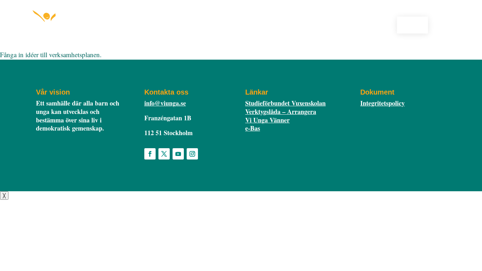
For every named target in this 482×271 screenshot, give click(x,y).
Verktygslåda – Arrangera (280, 111)
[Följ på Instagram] (192, 153)
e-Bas (252, 128)
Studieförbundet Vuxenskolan (285, 103)
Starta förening (220, 24)
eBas (412, 25)
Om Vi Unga (349, 24)
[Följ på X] (164, 153)
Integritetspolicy (382, 103)
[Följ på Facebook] (150, 153)
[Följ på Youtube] (178, 153)
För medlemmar (273, 24)
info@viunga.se (165, 103)
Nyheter (317, 24)
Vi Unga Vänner (267, 120)
